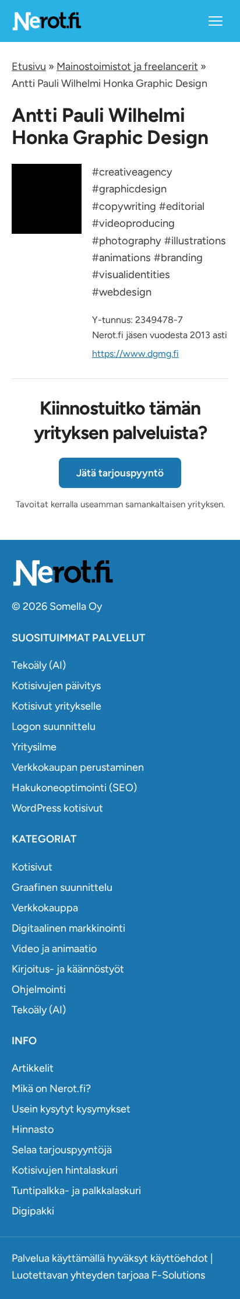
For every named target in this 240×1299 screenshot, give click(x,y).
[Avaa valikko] (215, 21)
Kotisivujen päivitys (56, 685)
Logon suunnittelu (54, 726)
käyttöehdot (179, 1258)
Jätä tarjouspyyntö (120, 473)
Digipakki (33, 1211)
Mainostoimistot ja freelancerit (127, 66)
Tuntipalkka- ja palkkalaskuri (76, 1190)
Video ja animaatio (54, 948)
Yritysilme (34, 746)
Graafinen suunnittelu (62, 887)
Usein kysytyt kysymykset (71, 1109)
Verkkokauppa (45, 907)
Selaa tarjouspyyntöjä (62, 1149)
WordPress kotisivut (57, 808)
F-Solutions (178, 1275)
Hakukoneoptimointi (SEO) (74, 787)
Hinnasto (33, 1129)
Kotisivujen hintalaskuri (65, 1170)
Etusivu (29, 66)
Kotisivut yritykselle (56, 706)
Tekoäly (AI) (39, 665)
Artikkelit (33, 1068)
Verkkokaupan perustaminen (78, 767)
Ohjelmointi (39, 989)
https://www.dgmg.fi (135, 353)
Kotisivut (32, 867)
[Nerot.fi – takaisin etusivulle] (47, 20)
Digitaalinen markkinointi (68, 928)
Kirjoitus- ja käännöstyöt (68, 969)
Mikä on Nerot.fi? (51, 1088)
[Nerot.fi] (120, 573)
